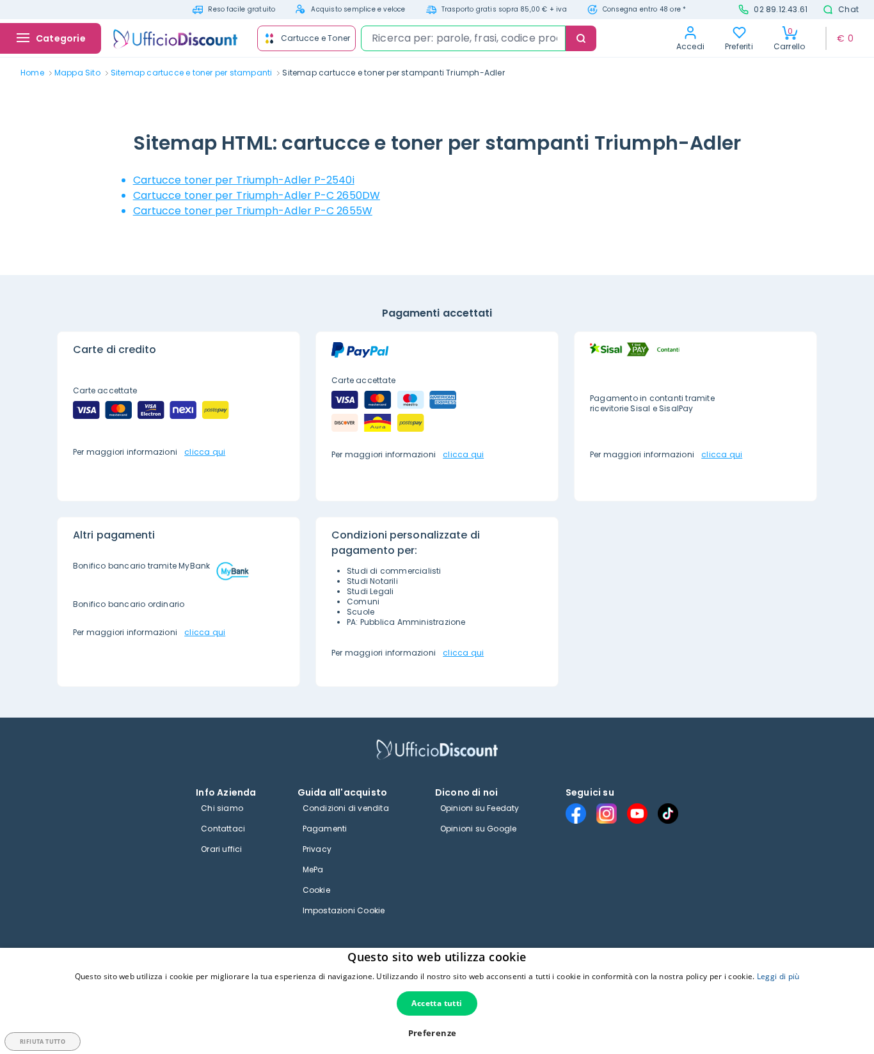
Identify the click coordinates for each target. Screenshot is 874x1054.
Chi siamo (222, 808)
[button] (437, 1033)
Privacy (317, 849)
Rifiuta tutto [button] (42, 1041)
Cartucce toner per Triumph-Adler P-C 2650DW (256, 195)
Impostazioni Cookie (344, 910)
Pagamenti (325, 828)
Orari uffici (221, 849)
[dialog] (437, 1001)
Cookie (316, 890)
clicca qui (204, 451)
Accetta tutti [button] (436, 1003)
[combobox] (463, 38)
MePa (313, 869)
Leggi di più (778, 976)
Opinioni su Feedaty (480, 808)
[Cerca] (581, 38)
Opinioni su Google (478, 828)
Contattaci (223, 828)
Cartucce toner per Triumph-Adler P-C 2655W (252, 210)
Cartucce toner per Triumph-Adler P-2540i (243, 180)
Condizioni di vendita (346, 808)
